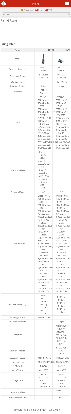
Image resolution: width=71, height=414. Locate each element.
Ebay (40, 9)
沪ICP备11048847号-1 (48, 410)
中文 (50, 9)
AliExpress (28, 9)
